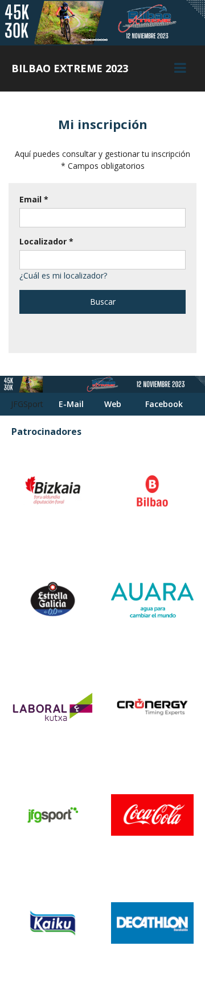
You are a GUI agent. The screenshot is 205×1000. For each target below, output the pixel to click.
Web (112, 404)
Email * (33, 199)
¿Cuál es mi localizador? (63, 275)
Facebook (164, 404)
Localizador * (46, 241)
